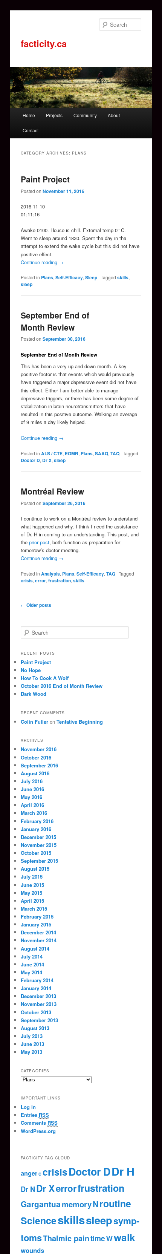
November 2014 (39, 940)
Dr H (123, 1171)
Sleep (91, 277)
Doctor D (30, 460)
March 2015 (34, 908)
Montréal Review (52, 491)
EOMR (71, 453)
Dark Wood (33, 693)
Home (29, 115)
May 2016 (31, 797)
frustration (59, 580)
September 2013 (39, 1020)
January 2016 (36, 829)
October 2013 (36, 1012)
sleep (26, 284)
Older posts (36, 605)
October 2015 (36, 852)
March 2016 (34, 812)
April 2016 (32, 804)
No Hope (31, 670)
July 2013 (32, 1036)
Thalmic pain (66, 1238)
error (40, 580)
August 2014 (35, 948)
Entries (35, 1114)
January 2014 (36, 988)
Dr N (28, 1189)
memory (77, 1204)
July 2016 (32, 781)
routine (115, 1203)
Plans (47, 277)
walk (124, 1237)
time (97, 1238)
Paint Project (45, 179)
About (114, 115)
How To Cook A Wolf (45, 677)
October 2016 (36, 757)
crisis (27, 580)
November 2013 (39, 1003)
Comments (39, 1122)
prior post (39, 542)
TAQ (114, 453)
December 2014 (38, 932)
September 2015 (39, 860)
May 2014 (31, 972)
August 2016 (35, 773)
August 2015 (35, 868)
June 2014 (32, 964)
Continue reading (42, 262)
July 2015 (32, 876)
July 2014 (32, 956)
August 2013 (35, 1028)
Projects (54, 115)
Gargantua (41, 1204)
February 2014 (37, 980)
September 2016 (39, 765)
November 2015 (39, 844)
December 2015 (38, 837)
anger (29, 1173)
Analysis (50, 573)
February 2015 (37, 916)
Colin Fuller (34, 721)
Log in (28, 1106)
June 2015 (32, 884)
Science (39, 1220)
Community (85, 115)
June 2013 (32, 1043)
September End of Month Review (55, 321)
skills (122, 277)
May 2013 (31, 1051)
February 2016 (37, 821)
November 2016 (39, 749)
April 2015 (32, 900)
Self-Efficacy (69, 277)
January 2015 (36, 924)
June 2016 (32, 789)
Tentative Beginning (80, 721)
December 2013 (38, 996)
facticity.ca (44, 43)
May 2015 (31, 892)
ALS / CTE (52, 453)
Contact (30, 130)
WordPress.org (38, 1131)
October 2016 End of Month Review (61, 685)
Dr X (47, 460)
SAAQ (101, 453)
